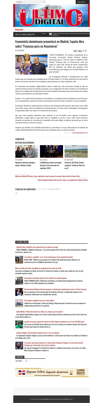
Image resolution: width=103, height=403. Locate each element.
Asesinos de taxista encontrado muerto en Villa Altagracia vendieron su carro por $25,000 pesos (54, 321)
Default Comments (42, 189)
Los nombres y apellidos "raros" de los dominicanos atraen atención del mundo (48, 257)
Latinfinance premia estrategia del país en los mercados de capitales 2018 (50, 165)
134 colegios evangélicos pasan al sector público (39, 300)
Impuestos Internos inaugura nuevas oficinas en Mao (25, 164)
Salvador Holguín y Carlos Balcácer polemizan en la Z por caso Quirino (37, 333)
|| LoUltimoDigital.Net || (45, 399)
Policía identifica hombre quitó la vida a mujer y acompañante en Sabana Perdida (63, 180)
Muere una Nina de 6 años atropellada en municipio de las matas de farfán (38, 268)
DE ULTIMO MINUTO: (25, 34)
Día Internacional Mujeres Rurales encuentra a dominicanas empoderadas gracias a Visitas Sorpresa (55, 289)
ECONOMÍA (19, 50)
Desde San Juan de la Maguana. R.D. (62, 399)
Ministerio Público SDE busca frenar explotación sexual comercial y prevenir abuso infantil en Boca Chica (47, 176)
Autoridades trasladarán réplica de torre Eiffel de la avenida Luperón (45, 278)
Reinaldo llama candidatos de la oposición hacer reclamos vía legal (37, 247)
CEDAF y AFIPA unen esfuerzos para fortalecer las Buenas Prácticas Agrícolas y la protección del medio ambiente (62, 34)
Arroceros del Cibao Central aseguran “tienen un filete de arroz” (75, 165)
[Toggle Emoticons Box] (16, 193)
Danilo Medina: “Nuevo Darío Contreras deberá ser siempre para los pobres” (39, 311)
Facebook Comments (54, 189)
